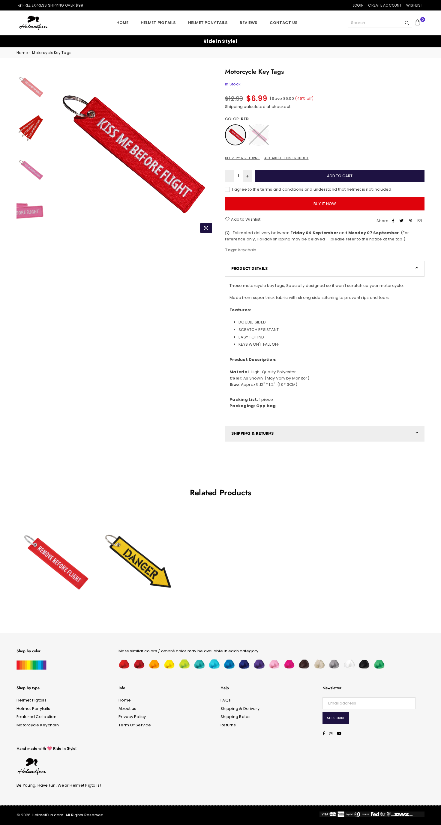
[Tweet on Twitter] (402, 221)
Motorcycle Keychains (137, 543)
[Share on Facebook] (394, 221)
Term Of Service (134, 725)
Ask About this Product (286, 158)
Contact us (284, 22)
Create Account (385, 5)
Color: (237, 119)
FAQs (225, 700)
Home (122, 22)
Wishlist (414, 5)
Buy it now (325, 204)
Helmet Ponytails (208, 22)
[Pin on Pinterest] (411, 221)
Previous (51, 151)
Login (358, 5)
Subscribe (336, 718)
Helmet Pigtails (158, 22)
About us (127, 708)
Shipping (234, 106)
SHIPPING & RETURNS (252, 433)
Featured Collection (36, 716)
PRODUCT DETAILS (249, 268)
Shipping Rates (235, 716)
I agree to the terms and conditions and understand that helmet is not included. (311, 189)
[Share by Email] (420, 221)
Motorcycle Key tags (55, 548)
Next (211, 151)
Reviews (249, 22)
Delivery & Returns (242, 158)
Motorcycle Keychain (37, 725)
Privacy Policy (132, 716)
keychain (247, 250)
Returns (228, 725)
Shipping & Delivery (240, 708)
